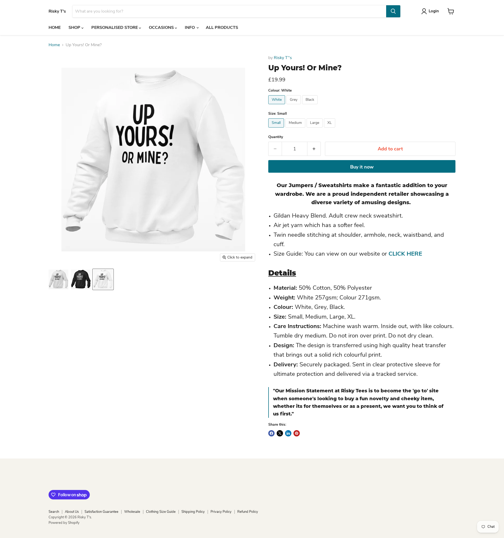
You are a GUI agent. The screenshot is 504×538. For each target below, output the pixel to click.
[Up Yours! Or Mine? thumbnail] (58, 279)
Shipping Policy (193, 511)
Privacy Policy (221, 511)
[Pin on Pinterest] (296, 433)
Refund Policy (247, 511)
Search (54, 511)
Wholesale (132, 511)
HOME (55, 27)
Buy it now (362, 167)
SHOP (75, 27)
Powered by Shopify (64, 522)
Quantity (275, 137)
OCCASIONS (162, 27)
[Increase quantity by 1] (314, 149)
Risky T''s (283, 58)
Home (54, 45)
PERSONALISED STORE (115, 27)
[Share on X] (280, 433)
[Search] (393, 11)
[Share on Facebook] (271, 433)
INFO (190, 27)
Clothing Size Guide (161, 511)
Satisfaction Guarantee (101, 511)
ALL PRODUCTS (222, 27)
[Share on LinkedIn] (288, 433)
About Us (72, 511)
